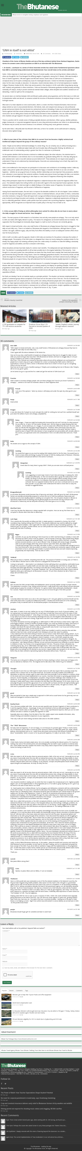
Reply (77, 374)
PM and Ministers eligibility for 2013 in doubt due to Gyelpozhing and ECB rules (37, 1019)
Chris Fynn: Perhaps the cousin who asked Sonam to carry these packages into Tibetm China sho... (36, 1125)
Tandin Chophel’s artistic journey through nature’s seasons (67, 325)
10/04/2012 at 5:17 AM (73, 399)
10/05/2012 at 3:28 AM (73, 420)
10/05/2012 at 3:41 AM (73, 693)
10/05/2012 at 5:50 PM (73, 770)
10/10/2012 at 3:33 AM (73, 472)
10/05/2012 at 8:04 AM (73, 704)
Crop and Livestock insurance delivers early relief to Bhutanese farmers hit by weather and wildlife (36, 1103)
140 (22, 1021)
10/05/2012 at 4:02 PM (73, 754)
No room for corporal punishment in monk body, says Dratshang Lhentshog (28, 1098)
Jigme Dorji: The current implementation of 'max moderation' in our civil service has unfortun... (35, 1137)
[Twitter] (6, 1083)
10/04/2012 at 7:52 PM (73, 668)
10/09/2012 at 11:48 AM (73, 878)
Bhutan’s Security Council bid (13, 299)
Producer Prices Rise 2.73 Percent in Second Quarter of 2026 (39, 326)
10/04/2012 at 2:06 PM (73, 596)
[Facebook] (2, 1083)
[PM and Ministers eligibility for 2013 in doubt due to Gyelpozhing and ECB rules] (6, 1021)
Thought (13, 668)
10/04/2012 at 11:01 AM (73, 519)
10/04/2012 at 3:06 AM (73, 345)
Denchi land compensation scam (22, 1003)
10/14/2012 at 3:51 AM (73, 909)
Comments (19, 990)
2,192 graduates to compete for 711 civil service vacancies (13, 325)
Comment (6, 931)
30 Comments (47, 53)
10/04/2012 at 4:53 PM (73, 657)
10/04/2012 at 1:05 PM (73, 557)
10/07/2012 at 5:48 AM (73, 859)
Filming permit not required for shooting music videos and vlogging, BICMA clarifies (31, 1109)
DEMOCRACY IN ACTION (32, 53)
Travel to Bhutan (67, 1050)
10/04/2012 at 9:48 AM (73, 492)
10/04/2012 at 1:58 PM (73, 582)
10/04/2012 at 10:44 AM (73, 508)
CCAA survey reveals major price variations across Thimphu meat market (33, 15)
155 (22, 1015)
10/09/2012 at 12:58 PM (73, 463)
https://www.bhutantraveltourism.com (25, 1039)
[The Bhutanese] (41, 6)
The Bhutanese (8, 53)
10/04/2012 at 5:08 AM (73, 378)
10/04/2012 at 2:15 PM (73, 534)
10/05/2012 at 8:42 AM (73, 739)
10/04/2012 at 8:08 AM (73, 441)
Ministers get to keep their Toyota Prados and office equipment (31, 995)
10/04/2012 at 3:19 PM (73, 609)
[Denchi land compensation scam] (6, 1005)
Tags (26, 990)
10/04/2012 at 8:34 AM (73, 388)
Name (4, 949)
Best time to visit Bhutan (46, 1050)
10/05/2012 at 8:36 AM (73, 725)
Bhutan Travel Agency (8, 1050)
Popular (4, 990)
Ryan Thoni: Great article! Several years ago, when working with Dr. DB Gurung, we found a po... (36, 1120)
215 (22, 1005)
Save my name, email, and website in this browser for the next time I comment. (28, 968)
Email (4, 955)
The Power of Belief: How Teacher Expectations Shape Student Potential (27, 1093)
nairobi (12, 859)
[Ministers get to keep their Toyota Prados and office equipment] (6, 997)
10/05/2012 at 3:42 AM (73, 451)
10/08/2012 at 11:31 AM (73, 868)
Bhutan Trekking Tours (31, 1050)
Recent (11, 990)
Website (4, 961)
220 (22, 997)
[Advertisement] (41, 31)
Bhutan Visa (57, 1050)
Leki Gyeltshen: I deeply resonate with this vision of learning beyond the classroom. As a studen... (36, 1131)
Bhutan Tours (19, 1050)
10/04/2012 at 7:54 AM (73, 409)
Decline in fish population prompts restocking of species (68, 300)
